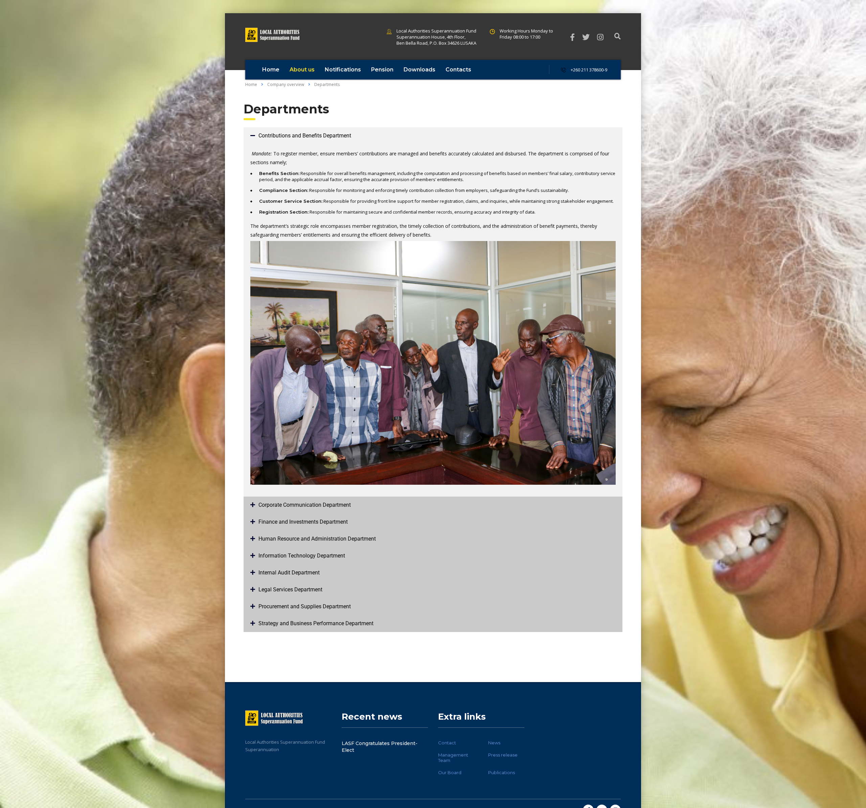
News (494, 742)
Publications (501, 772)
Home (270, 69)
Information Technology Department (301, 555)
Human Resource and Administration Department (317, 539)
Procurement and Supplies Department (304, 606)
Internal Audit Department (289, 572)
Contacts (458, 69)
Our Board (449, 772)
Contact (447, 742)
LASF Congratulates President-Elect (379, 746)
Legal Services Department (290, 589)
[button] (433, 135)
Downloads (419, 69)
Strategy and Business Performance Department (315, 623)
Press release (503, 755)
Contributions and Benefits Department (304, 135)
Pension (382, 69)
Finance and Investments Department (303, 522)
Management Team (453, 757)
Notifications (343, 69)
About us (302, 69)
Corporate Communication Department (304, 505)
